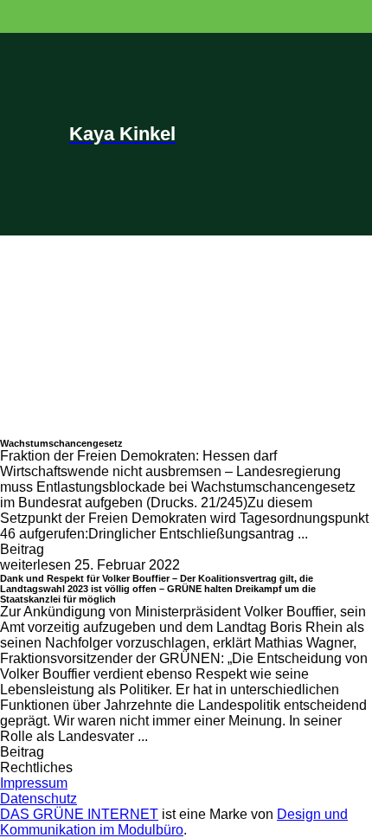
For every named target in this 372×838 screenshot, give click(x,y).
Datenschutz (38, 798)
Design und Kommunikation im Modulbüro (174, 822)
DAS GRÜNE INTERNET (79, 814)
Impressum (33, 783)
